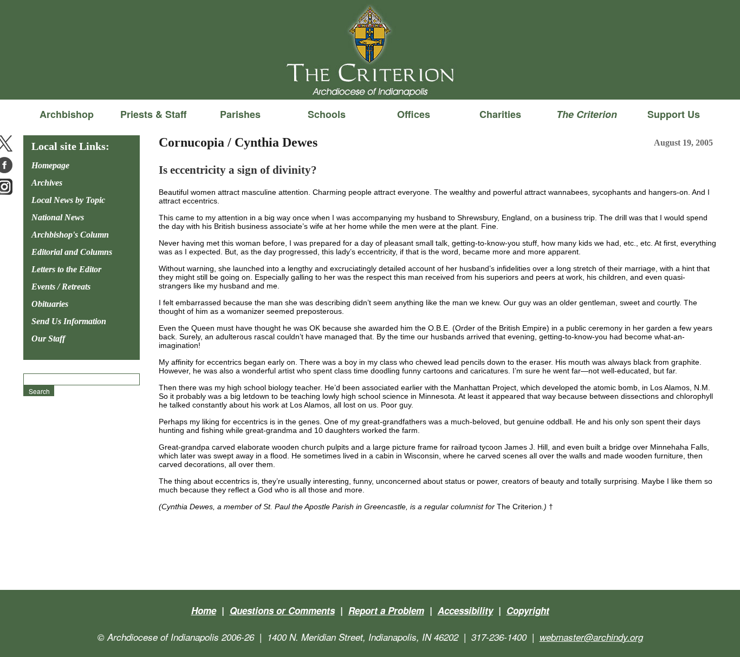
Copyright (528, 610)
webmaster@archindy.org (591, 636)
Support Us (673, 114)
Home (203, 610)
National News (57, 217)
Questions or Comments (282, 610)
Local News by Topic (68, 200)
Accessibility (465, 610)
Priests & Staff (153, 114)
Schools (327, 114)
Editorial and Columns (71, 252)
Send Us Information (68, 321)
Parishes (240, 114)
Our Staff (48, 338)
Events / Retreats (60, 286)
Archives (46, 182)
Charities (500, 114)
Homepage (50, 165)
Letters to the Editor (66, 269)
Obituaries (49, 303)
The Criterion (370, 82)
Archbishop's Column (70, 234)
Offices (413, 114)
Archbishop (67, 114)
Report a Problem (386, 610)
